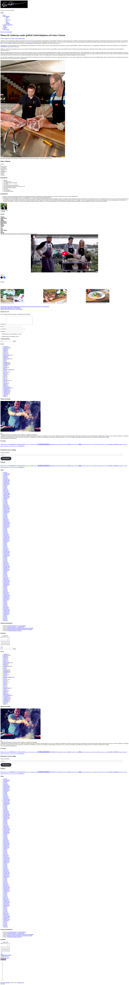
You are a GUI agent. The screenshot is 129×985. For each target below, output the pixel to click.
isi (66, 444)
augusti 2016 (6, 556)
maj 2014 (5, 589)
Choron (2, 216)
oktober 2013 (6, 597)
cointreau (26, 444)
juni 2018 (5, 529)
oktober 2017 (6, 539)
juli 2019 (5, 513)
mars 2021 (5, 489)
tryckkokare (5, 389)
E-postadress (4, 329)
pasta (4, 373)
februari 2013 (6, 607)
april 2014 (5, 590)
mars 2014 (5, 591)
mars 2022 (5, 477)
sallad (4, 376)
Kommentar (3, 324)
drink (29, 444)
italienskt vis (31, 43)
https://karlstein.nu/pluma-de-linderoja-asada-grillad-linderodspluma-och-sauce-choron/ (19, 233)
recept (2, 226)
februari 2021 (6, 490)
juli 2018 (5, 528)
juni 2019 (5, 515)
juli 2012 (5, 615)
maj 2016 (5, 559)
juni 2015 (5, 573)
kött (3, 31)
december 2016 (6, 551)
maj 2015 (5, 574)
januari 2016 (6, 564)
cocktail (23, 444)
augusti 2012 (6, 614)
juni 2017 (5, 544)
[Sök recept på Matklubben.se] (6, 955)
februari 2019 (6, 519)
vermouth (15, 467)
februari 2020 (6, 505)
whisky (4, 396)
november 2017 (6, 538)
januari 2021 (6, 491)
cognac (4, 351)
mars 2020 (5, 504)
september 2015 (6, 569)
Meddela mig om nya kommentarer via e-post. (12, 334)
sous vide (5, 383)
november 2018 (6, 523)
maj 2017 (5, 545)
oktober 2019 (6, 510)
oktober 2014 (6, 582)
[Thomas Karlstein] (21, 431)
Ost (4, 370)
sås (5, 31)
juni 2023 (5, 472)
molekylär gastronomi (86, 444)
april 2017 (5, 546)
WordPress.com (20, 982)
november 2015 (6, 567)
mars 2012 (5, 620)
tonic (9, 467)
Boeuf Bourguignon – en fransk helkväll (17, 625)
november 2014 (6, 581)
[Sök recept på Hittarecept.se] (5, 957)
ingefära (64, 444)
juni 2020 (5, 500)
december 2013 (6, 595)
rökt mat (5, 374)
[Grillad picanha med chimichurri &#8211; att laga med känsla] (64, 296)
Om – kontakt (6, 29)
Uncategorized (6, 390)
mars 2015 (5, 576)
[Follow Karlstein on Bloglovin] (5, 956)
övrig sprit (8, 19)
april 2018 (5, 532)
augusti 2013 (6, 599)
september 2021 (6, 483)
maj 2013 (5, 603)
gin (6, 18)
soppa (4, 381)
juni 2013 (5, 602)
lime (80, 444)
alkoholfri (8, 23)
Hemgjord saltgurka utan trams (15, 630)
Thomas (6, 38)
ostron (91, 444)
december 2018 (6, 522)
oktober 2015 (6, 568)
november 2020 (6, 494)
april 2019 (5, 517)
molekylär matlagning (7, 24)
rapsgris (2, 225)
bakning (5, 349)
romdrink (101, 444)
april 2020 (5, 502)
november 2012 (6, 610)
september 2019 (6, 511)
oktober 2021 (6, 482)
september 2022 (6, 473)
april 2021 (5, 488)
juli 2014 (5, 586)
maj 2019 (5, 516)
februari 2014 (6, 592)
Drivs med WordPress (5, 982)
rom (7, 21)
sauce (2, 229)
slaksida (2, 232)
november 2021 (6, 481)
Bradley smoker (4, 444)
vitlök (18, 446)
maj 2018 (5, 530)
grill (1, 31)
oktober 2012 (6, 612)
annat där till (5, 347)
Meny (2, 12)
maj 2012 (5, 618)
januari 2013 (6, 608)
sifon (108, 444)
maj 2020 (5, 501)
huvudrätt (5, 27)
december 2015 (6, 565)
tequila (7, 22)
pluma (2, 224)
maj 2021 (5, 487)
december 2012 (6, 609)
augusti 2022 (6, 475)
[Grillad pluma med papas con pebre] (21, 296)
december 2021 (6, 479)
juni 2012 (5, 616)
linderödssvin (4, 222)
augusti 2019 (6, 512)
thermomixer (9, 31)
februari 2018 (6, 534)
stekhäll (4, 384)
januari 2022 (6, 478)
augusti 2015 (6, 570)
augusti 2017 (6, 541)
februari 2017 (6, 548)
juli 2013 (5, 601)
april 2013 (5, 604)
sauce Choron (4, 230)
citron (19, 444)
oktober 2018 (6, 524)
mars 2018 (5, 533)
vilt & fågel (5, 393)
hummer (61, 444)
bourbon (5, 350)
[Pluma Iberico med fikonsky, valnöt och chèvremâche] (106, 296)
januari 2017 (6, 550)
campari (8, 444)
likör (4, 368)
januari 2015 (6, 579)
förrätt (4, 26)
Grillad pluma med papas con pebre (7, 303)
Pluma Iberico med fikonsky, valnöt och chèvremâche (96, 303)
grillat (2, 219)
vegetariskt (5, 392)
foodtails (5, 356)
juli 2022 (5, 476)
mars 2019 (5, 518)
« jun (2, 647)
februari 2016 (6, 563)
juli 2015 (5, 572)
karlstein (69, 444)
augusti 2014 (6, 585)
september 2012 (6, 613)
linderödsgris (3, 221)
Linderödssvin (4, 45)
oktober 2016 (6, 553)
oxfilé (93, 444)
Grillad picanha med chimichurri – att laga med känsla (53, 303)
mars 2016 (5, 562)
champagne (13, 444)
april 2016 (5, 561)
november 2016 (6, 552)
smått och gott (6, 380)
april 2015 (5, 575)
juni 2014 (5, 587)
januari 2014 (6, 593)
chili (17, 444)
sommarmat (121, 444)
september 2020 (6, 496)
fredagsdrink (35, 444)
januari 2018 (6, 535)
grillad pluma (4, 218)
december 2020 (6, 493)
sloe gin (5, 379)
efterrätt (4, 28)
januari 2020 (6, 506)
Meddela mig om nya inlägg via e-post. (10, 336)
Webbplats (3, 331)
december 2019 (6, 507)
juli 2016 (5, 557)
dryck (4, 352)
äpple (23, 446)
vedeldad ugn (6, 391)
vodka (7, 17)
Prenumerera (5, 458)
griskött (2, 220)
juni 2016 (5, 558)
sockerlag (115, 444)
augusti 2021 (6, 484)
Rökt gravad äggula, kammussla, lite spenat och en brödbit (21, 628)
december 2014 (6, 580)
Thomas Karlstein (7, 387)
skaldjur (111, 444)
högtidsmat (5, 362)
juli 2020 (5, 499)
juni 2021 (5, 485)
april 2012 (5, 619)
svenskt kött (5, 446)
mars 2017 (5, 547)
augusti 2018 (6, 527)
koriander (73, 444)
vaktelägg (12, 467)
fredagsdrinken (6, 16)
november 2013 (6, 596)
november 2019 (6, 508)
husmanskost (6, 363)
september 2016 (6, 555)
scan (2, 231)
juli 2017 (5, 542)
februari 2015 (6, 578)
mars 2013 (5, 605)
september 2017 (6, 540)
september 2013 (6, 598)
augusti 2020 (6, 498)
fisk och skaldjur (6, 355)
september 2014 (6, 584)
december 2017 (6, 536)
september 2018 (6, 525)
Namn (2, 326)
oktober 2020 (6, 495)
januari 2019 (6, 521)
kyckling (5, 367)
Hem (4, 15)
